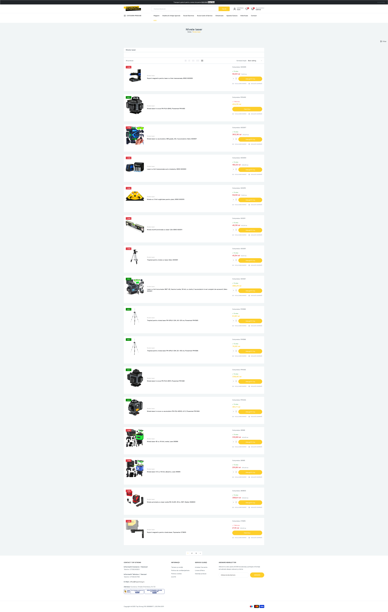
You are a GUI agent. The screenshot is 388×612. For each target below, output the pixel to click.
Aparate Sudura (231, 16)
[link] (382, 597)
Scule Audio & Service (204, 16)
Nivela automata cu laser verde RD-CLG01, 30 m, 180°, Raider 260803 (171, 502)
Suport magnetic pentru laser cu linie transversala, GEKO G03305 (170, 78)
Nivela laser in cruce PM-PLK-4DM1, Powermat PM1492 (166, 381)
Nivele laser (151, 75)
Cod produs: (236, 67)
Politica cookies (176, 574)
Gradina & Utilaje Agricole (171, 16)
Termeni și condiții (177, 567)
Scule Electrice (188, 16)
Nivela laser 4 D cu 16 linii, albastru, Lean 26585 (163, 472)
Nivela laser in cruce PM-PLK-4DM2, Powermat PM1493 (166, 108)
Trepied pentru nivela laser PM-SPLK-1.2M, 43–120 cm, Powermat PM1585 (172, 320)
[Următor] (200, 553)
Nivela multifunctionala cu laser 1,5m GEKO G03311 (164, 230)
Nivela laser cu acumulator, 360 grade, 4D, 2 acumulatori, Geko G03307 (172, 139)
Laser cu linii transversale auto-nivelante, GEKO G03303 (166, 169)
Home (189, 32)
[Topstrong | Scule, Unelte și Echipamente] (132, 9)
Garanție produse (200, 574)
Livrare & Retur (200, 570)
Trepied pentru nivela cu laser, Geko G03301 (162, 260)
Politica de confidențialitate (180, 570)
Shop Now (211, 2)
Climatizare (219, 16)
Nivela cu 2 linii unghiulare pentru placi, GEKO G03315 (165, 199)
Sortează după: (242, 61)
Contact (254, 16)
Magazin (156, 16)
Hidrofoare (244, 16)
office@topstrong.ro (137, 582)
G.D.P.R (173, 577)
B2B (155, 20)
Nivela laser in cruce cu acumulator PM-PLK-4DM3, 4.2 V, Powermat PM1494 (173, 411)
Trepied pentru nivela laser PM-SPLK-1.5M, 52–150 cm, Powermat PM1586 (172, 351)
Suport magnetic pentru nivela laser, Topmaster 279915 (166, 532)
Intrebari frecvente (201, 567)
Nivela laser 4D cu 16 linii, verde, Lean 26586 (162, 441)
